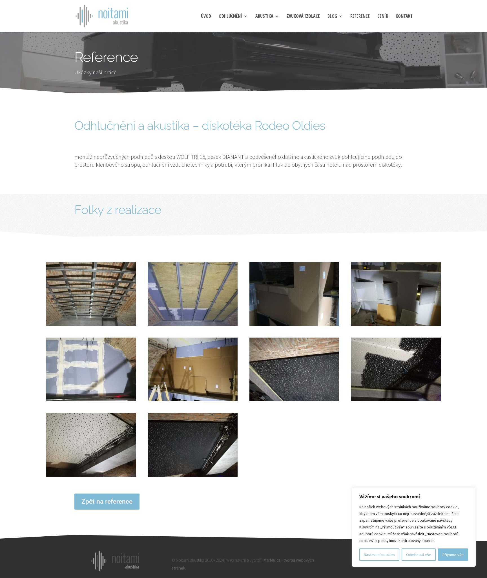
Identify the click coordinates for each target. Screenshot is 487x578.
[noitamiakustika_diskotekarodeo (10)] (91, 325)
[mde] (294, 401)
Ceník (382, 16)
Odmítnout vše (418, 554)
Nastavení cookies (379, 554)
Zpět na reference (106, 501)
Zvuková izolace (303, 16)
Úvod (206, 16)
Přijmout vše (453, 554)
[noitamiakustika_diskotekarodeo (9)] (193, 325)
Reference (360, 16)
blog (332, 16)
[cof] (294, 325)
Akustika (264, 16)
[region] (414, 527)
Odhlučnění (230, 16)
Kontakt (404, 16)
